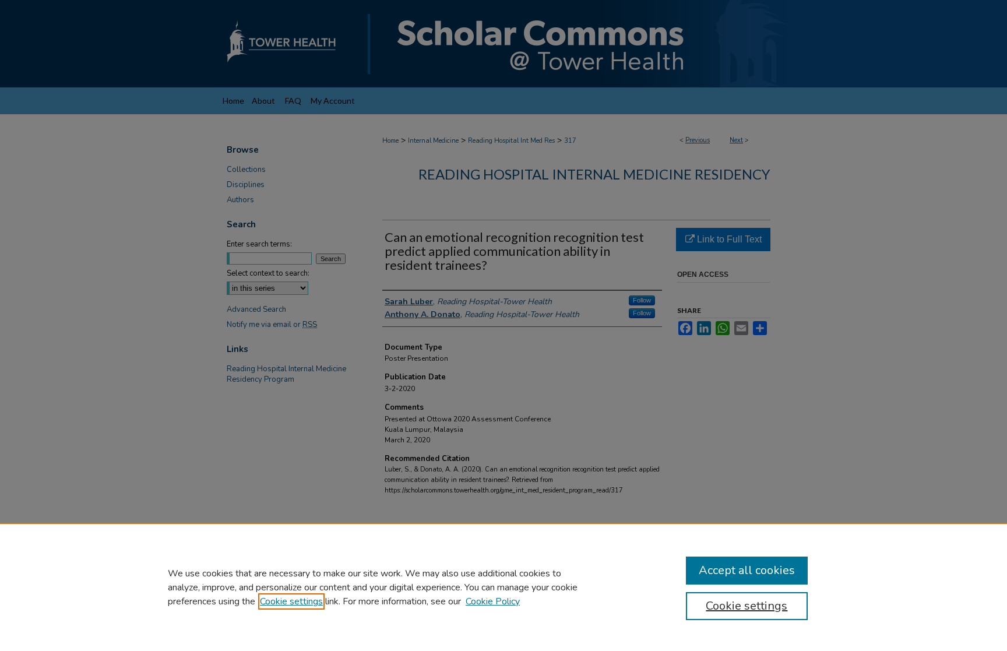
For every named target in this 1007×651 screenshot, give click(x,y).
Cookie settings (291, 601)
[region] (503, 587)
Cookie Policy (493, 601)
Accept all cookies (747, 570)
